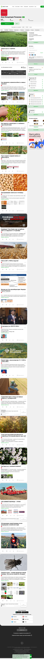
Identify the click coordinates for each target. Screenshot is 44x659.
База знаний (17, 6)
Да (23, 27)
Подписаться (7, 23)
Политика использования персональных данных (22, 652)
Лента (13, 6)
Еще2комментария (23, 412)
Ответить (18, 414)
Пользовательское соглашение (18, 649)
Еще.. (35, 6)
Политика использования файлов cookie (22, 651)
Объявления (26, 6)
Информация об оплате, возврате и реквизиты (22, 650)
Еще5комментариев (23, 605)
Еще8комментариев (23, 519)
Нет (27, 27)
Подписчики (36, 90)
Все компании (36, 129)
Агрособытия (31, 6)
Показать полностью (5, 55)
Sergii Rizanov (4, 414)
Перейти (41, 52)
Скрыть (30, 27)
